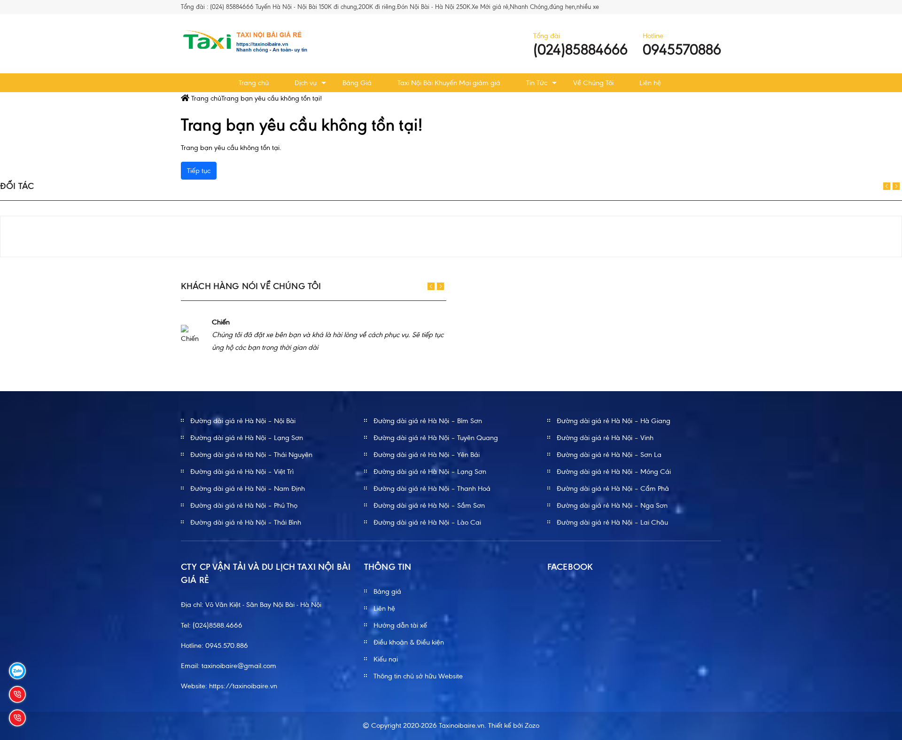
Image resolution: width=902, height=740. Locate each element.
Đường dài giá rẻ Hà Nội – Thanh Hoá (431, 488)
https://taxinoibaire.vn (243, 686)
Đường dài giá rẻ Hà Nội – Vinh (605, 437)
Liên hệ (650, 83)
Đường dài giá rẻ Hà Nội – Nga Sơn (612, 505)
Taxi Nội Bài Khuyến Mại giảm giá (448, 83)
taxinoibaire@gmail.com (239, 665)
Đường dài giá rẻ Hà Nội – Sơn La (609, 454)
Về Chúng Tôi (593, 83)
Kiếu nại (385, 659)
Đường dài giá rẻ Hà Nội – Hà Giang (613, 421)
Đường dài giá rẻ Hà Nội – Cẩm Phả (613, 488)
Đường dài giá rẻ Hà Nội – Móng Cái (614, 471)
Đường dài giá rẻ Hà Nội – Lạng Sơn (246, 437)
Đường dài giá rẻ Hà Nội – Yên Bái (426, 454)
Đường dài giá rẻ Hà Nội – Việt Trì (242, 471)
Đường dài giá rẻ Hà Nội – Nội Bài (242, 421)
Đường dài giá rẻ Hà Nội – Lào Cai (427, 522)
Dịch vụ (306, 83)
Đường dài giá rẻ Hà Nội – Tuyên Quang (435, 437)
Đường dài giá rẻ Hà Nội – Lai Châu (612, 522)
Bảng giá (387, 591)
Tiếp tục (198, 170)
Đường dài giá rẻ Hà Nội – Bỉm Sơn (427, 421)
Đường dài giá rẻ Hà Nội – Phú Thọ (243, 505)
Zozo (532, 725)
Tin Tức (536, 83)
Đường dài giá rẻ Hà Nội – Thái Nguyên (251, 454)
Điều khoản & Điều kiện (408, 642)
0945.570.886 (226, 645)
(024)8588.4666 (217, 625)
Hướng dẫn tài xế (400, 625)
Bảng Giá (357, 83)
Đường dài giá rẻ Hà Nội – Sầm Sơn (429, 505)
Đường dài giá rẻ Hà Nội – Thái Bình (245, 522)
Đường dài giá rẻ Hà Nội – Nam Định (247, 488)
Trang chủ (254, 83)
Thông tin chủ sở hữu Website (418, 676)
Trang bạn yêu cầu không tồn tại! (271, 98)
